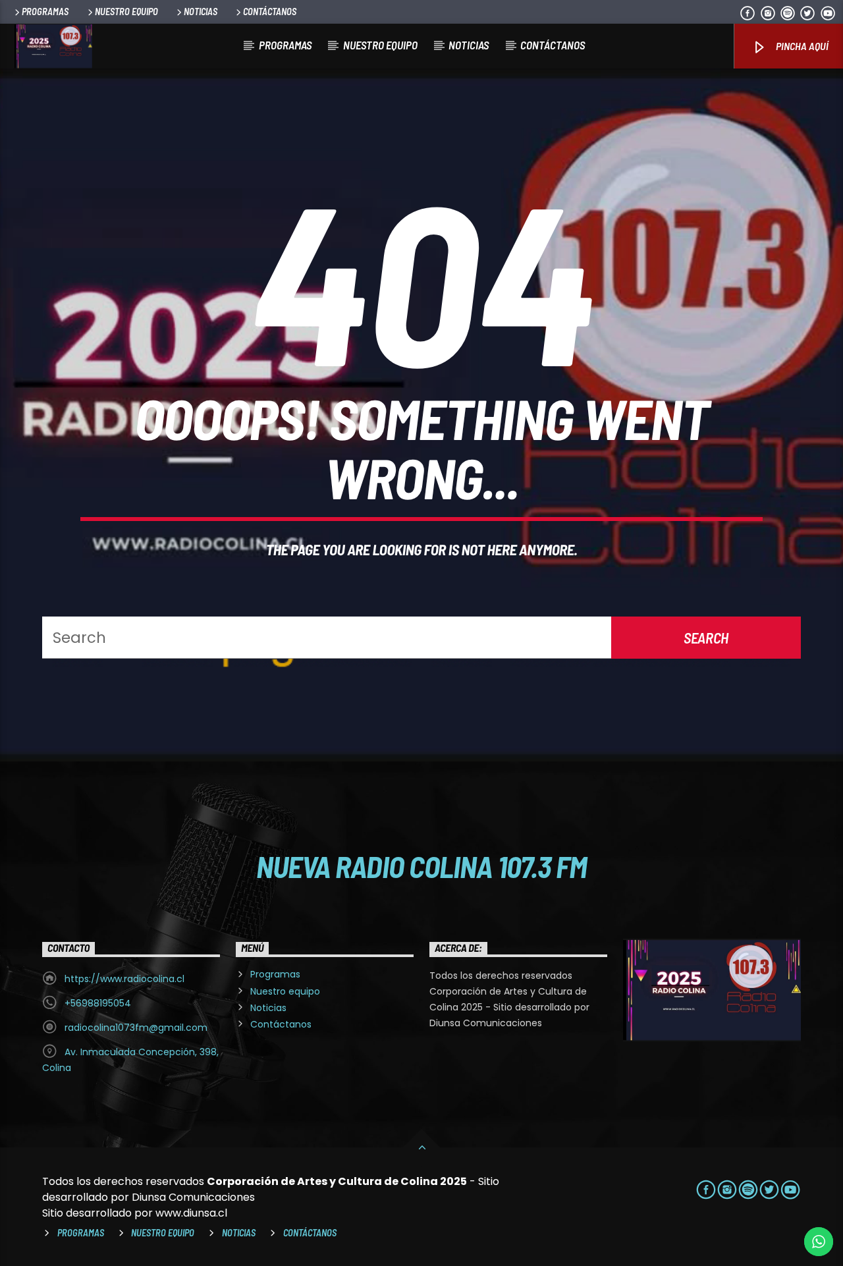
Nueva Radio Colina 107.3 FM (421, 866)
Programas (45, 11)
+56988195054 (98, 1003)
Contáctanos (269, 11)
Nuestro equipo (126, 11)
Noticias (200, 11)
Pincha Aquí (801, 46)
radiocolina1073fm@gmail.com (136, 1027)
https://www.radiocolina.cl (124, 978)
